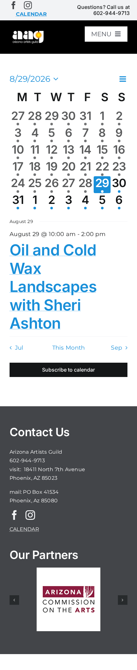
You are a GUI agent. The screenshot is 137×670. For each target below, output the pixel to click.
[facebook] (14, 5)
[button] (14, 600)
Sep (116, 347)
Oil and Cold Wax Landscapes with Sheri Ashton (53, 286)
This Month (68, 347)
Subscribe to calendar (68, 370)
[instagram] (28, 5)
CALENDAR (24, 529)
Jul (19, 347)
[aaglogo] (28, 32)
